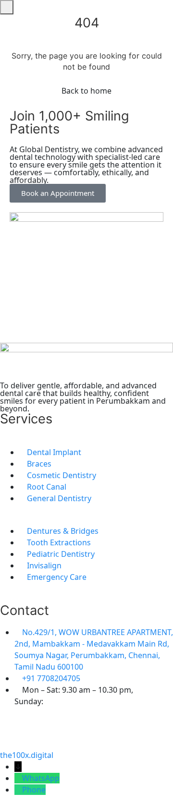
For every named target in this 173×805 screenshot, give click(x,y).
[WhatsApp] (18, 778)
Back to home (86, 90)
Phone (34, 789)
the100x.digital (26, 755)
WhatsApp (41, 778)
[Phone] (18, 789)
